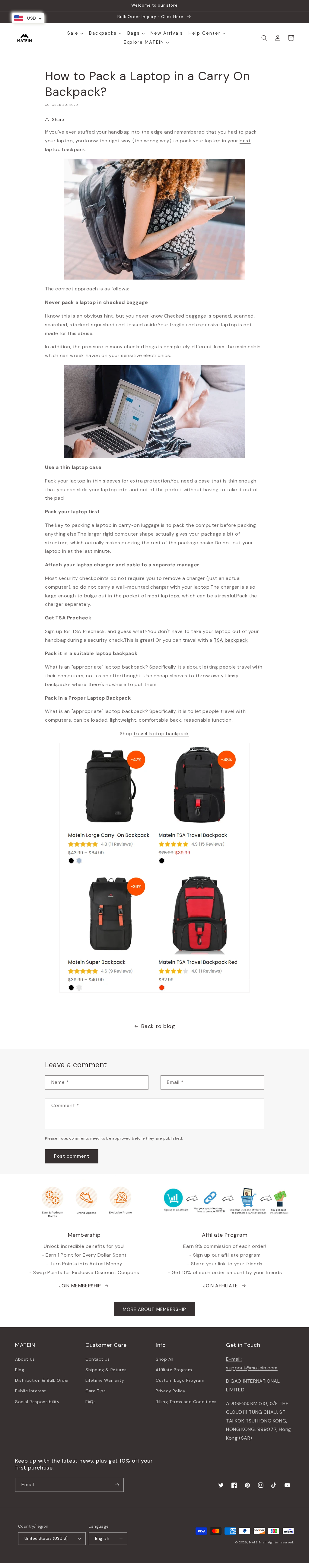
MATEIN (255, 1542)
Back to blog (158, 1026)
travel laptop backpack (161, 733)
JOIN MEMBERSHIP (80, 1286)
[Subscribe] (116, 1485)
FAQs (90, 1401)
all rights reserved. (278, 1542)
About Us (25, 1359)
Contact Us (97, 1359)
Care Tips (95, 1391)
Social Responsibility (37, 1401)
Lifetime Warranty (104, 1380)
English (102, 1538)
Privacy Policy (170, 1391)
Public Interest (30, 1391)
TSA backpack (231, 640)
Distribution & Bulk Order (42, 1380)
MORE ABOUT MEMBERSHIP (154, 1309)
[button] (264, 38)
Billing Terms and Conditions (186, 1401)
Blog (19, 1369)
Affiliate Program (174, 1369)
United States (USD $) (46, 1538)
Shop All (165, 1359)
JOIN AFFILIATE (220, 1286)
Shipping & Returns (106, 1369)
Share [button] (58, 119)
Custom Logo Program (180, 1380)
